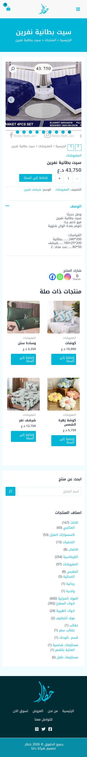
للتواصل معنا (44, 719)
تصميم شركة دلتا (43, 748)
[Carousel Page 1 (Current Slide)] (69, 132)
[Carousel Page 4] (50, 132)
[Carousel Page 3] (56, 132)
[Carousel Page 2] (63, 132)
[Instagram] (67, 277)
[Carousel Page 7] (30, 132)
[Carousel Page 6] (37, 132)
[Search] (10, 491)
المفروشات (45, 146)
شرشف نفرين (32, 189)
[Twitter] (43, 729)
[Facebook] (52, 277)
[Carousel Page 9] (17, 132)
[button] (13, 69)
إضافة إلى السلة (36, 178)
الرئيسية (61, 146)
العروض (38, 711)
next (11, 99)
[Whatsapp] (60, 277)
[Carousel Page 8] (24, 132)
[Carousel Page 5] (43, 132)
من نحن (53, 711)
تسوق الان (20, 711)
